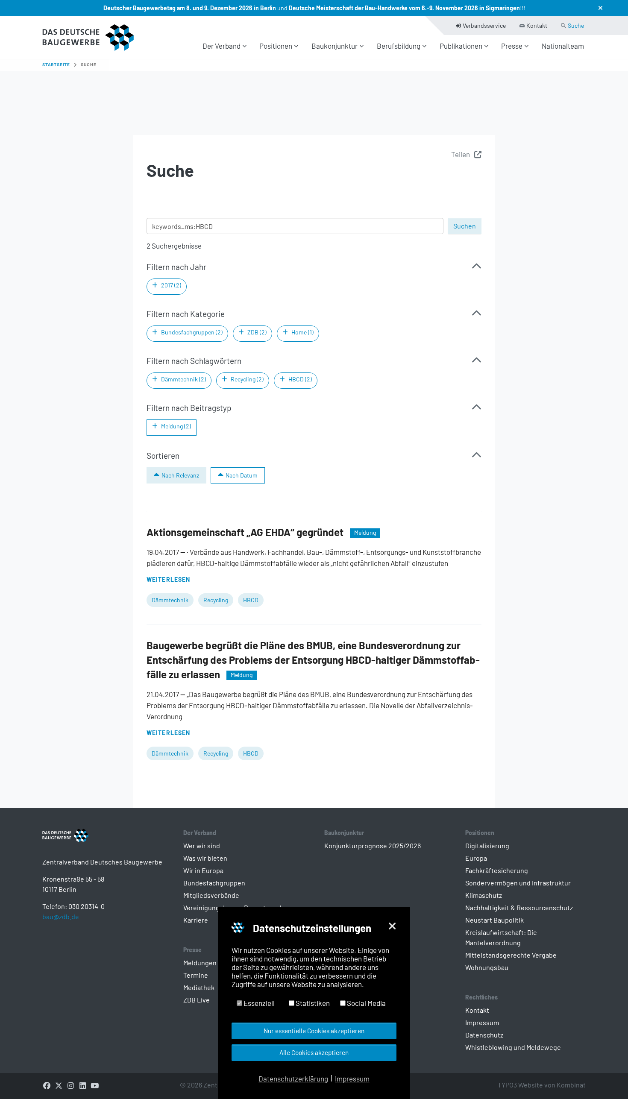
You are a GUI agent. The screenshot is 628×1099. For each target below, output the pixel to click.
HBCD (250, 600)
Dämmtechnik (170, 600)
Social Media (366, 1003)
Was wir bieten (205, 858)
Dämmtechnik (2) (183, 379)
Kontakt (477, 1010)
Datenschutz (484, 1035)
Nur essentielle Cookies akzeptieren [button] (314, 1031)
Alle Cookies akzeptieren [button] (314, 1052)
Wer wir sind (201, 845)
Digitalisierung (487, 845)
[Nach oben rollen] (607, 1078)
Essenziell (258, 1003)
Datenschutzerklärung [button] (293, 1078)
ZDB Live (196, 1000)
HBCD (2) (300, 379)
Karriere (195, 920)
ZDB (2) (257, 332)
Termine (195, 975)
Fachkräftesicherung (496, 870)
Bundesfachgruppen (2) (192, 332)
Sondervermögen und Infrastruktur (518, 883)
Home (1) (302, 332)
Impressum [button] (352, 1078)
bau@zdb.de (60, 916)
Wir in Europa (203, 870)
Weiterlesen (168, 579)
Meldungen (200, 962)
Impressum (482, 1022)
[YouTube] (94, 1085)
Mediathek (198, 987)
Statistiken (312, 1003)
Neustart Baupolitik (494, 920)
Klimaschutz (483, 895)
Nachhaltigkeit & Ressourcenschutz (519, 907)
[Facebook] (46, 1085)
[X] (58, 1085)
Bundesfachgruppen (214, 883)
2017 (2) (171, 285)
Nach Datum (242, 475)
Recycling (215, 600)
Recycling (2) (247, 379)
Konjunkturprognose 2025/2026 (372, 845)
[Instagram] (70, 1085)
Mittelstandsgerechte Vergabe (511, 955)
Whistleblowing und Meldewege (513, 1047)
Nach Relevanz (180, 475)
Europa (476, 858)
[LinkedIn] (82, 1085)
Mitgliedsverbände (211, 895)
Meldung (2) (176, 426)
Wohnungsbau (486, 967)
